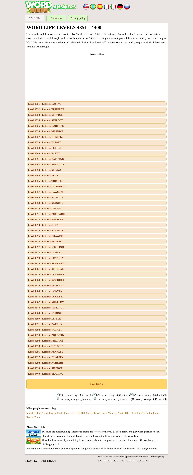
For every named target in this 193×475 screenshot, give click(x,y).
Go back (96, 384)
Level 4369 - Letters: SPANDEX (45, 203)
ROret (127, 413)
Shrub (89, 413)
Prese (67, 413)
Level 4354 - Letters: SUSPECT (45, 120)
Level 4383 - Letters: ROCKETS (46, 280)
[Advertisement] (96, 77)
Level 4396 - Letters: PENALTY (45, 351)
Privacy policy (78, 18)
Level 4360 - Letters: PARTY (44, 153)
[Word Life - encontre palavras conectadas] (93, 6)
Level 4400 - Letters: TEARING (45, 373)
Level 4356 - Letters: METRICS (45, 131)
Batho (149, 413)
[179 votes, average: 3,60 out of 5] (75, 395)
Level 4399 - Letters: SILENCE (45, 368)
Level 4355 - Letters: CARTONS (46, 125)
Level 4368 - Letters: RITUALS (45, 197)
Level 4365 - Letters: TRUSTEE (45, 181)
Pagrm (52, 413)
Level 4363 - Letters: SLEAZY (45, 170)
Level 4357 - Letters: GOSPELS (45, 136)
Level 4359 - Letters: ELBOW (44, 147)
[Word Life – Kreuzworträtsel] (120, 6)
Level (135, 413)
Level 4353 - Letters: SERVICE (45, 114)
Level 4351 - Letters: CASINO (44, 103)
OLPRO (80, 413)
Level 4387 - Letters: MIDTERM (46, 302)
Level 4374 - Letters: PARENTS (45, 230)
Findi (60, 413)
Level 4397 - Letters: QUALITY (45, 357)
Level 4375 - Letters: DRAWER (45, 236)
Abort (45, 413)
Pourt (120, 413)
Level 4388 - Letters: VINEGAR (45, 307)
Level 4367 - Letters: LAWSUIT (45, 192)
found (156, 413)
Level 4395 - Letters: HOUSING (45, 346)
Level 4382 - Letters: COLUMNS (46, 274)
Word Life (34, 18)
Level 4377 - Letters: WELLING (46, 247)
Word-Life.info (48, 460)
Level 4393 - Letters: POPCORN (46, 335)
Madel (29, 413)
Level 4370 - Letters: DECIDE (44, 208)
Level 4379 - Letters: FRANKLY (46, 258)
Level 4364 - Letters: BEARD (44, 175)
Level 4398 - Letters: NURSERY (46, 362)
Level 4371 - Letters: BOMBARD (46, 214)
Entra (37, 417)
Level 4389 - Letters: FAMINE (45, 313)
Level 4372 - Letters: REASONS (45, 219)
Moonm (112, 413)
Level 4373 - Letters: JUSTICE (45, 225)
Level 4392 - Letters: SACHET (45, 329)
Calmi (37, 413)
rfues (104, 413)
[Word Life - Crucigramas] (99, 6)
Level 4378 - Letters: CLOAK (44, 252)
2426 (141, 413)
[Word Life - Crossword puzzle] (86, 6)
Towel (97, 413)
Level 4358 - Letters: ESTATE (44, 142)
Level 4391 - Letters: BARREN (45, 324)
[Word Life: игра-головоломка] (126, 6)
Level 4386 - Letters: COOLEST (46, 296)
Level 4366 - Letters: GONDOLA (46, 186)
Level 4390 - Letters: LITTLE (44, 318)
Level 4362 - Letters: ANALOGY (46, 164)
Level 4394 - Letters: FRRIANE (45, 340)
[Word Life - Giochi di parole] (113, 6)
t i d (73, 413)
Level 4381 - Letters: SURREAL (46, 269)
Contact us (56, 18)
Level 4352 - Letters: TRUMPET (46, 109)
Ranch (29, 417)
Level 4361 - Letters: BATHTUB (46, 158)
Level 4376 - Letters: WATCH (44, 241)
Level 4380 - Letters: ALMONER (46, 263)
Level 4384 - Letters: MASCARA (46, 285)
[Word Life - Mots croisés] (106, 6)
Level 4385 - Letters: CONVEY (45, 291)
